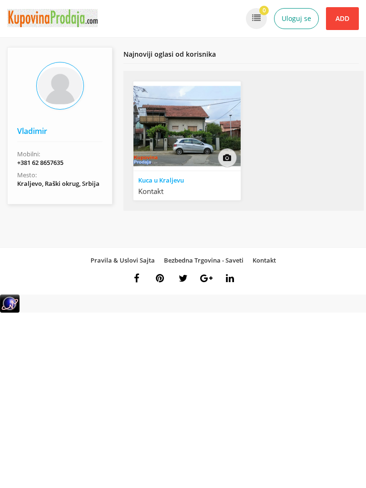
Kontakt (264, 260)
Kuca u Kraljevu (161, 180)
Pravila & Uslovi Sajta (123, 260)
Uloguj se (296, 18)
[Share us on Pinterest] (159, 278)
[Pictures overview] (227, 157)
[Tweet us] (183, 278)
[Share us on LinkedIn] (229, 278)
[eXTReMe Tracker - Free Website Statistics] (10, 310)
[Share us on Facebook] (136, 278)
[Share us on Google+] (206, 278)
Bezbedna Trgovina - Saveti (204, 260)
